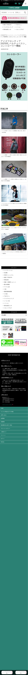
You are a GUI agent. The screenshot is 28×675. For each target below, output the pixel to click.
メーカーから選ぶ (22, 672)
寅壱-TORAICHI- (7, 24)
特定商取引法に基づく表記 (6, 425)
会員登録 (3, 418)
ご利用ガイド (3, 431)
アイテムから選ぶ (8, 672)
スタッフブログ (20, 29)
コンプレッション (8, 270)
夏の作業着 (7, 284)
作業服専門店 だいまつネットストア (9, 35)
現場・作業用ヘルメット (10, 282)
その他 (5, 293)
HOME (2, 408)
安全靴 (5, 272)
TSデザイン (19, 24)
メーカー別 (7, 301)
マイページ (3, 435)
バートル (18, 27)
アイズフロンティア (8, 27)
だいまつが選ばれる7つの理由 (7, 411)
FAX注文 (2, 441)
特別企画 (6, 279)
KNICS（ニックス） (9, 275)
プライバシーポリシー (5, 428)
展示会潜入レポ (7, 29)
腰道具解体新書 (8, 291)
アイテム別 (7, 286)
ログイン (3, 438)
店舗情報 (3, 421)
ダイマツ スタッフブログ (7, 404)
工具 (5, 289)
